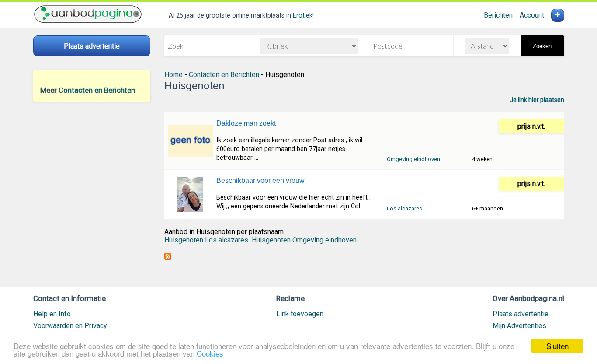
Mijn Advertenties (519, 326)
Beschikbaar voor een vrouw (260, 180)
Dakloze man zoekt (246, 123)
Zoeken (542, 46)
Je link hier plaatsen (537, 99)
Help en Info (52, 314)
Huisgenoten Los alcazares (206, 240)
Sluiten (557, 345)
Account (532, 15)
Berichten (498, 15)
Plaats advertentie (520, 314)
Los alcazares (404, 208)
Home (173, 74)
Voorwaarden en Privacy (70, 326)
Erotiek (302, 15)
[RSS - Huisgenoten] (167, 257)
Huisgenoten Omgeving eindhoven (304, 240)
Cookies (210, 353)
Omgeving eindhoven (413, 159)
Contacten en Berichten (97, 90)
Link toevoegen (299, 314)
